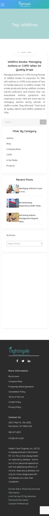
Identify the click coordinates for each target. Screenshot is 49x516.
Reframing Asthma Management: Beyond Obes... (28, 218)
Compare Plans (15, 381)
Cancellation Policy (16, 391)
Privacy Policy (14, 407)
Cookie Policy (14, 402)
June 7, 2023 (26, 52)
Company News (14, 149)
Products (11, 165)
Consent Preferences (18, 503)
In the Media (12, 160)
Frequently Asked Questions (21, 386)
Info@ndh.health (16, 438)
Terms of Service (16, 397)
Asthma (10, 138)
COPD (9, 154)
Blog (9, 143)
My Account (13, 376)
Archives (11, 235)
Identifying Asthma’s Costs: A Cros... (30, 190)
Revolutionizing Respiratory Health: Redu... (30, 204)
